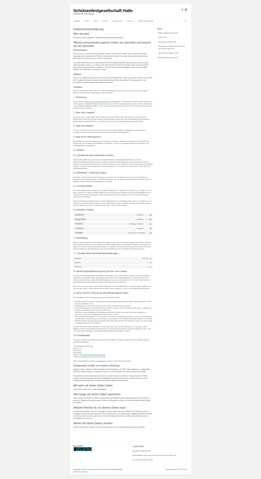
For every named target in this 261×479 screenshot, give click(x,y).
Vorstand (105, 21)
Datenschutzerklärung (145, 21)
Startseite (76, 21)
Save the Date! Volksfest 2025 (168, 49)
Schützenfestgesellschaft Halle (103, 10)
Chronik (86, 21)
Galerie (95, 21)
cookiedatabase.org (101, 361)
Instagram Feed (117, 21)
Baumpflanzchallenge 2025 (167, 38)
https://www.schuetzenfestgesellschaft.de (98, 101)
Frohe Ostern (162, 33)
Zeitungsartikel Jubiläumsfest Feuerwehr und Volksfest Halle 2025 (154, 455)
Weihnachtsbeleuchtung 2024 (168, 53)
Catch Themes (183, 469)
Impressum (130, 21)
